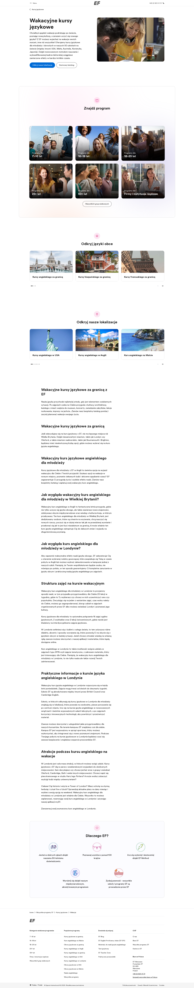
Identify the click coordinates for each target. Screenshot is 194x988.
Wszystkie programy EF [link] (44, 912)
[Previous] (158, 286)
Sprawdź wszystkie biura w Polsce (145, 977)
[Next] (162, 286)
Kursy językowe (38, 9)
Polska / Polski (37, 985)
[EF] (97, 3)
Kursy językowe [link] (61, 912)
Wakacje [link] (73, 912)
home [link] (32, 912)
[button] (34, 3)
